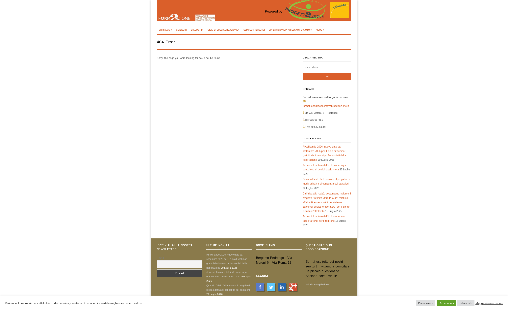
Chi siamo (165, 30)
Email (160, 257)
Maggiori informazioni (489, 303)
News (320, 30)
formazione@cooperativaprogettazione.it (326, 105)
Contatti (181, 30)
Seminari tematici (254, 30)
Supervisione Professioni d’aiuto (290, 30)
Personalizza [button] (425, 303)
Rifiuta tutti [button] (466, 303)
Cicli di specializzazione (224, 30)
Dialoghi (197, 30)
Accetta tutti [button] (447, 303)
